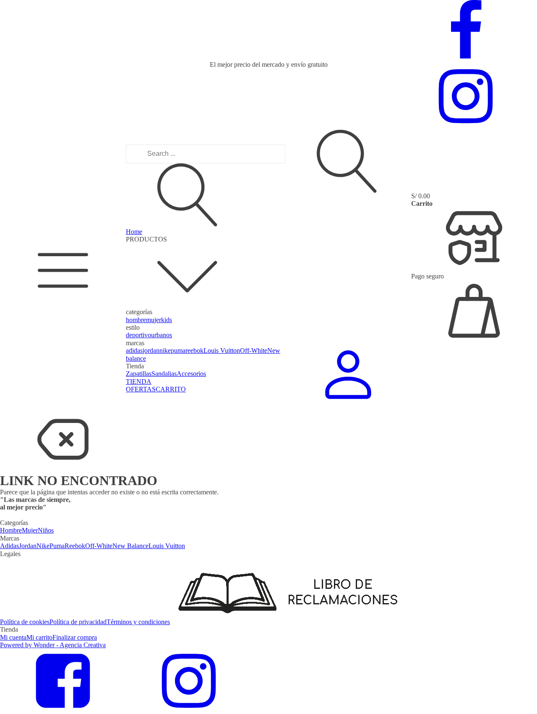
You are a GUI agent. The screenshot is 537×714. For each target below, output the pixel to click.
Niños (46, 530)
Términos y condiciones (138, 621)
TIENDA (138, 381)
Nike (43, 545)
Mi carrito (39, 637)
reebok (194, 350)
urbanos (161, 335)
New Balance (130, 545)
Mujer (30, 530)
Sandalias (164, 373)
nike (165, 350)
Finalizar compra (74, 637)
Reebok (75, 545)
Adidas (9, 545)
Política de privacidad (78, 621)
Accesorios (191, 373)
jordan (151, 350)
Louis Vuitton (221, 350)
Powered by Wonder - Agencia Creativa (53, 644)
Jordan (27, 545)
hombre (136, 319)
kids (166, 319)
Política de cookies (25, 621)
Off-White (253, 350)
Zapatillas (138, 373)
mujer (153, 319)
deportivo (138, 335)
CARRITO (171, 389)
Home (134, 231)
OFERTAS (141, 389)
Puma (57, 545)
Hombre (11, 530)
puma (178, 350)
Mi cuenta (13, 637)
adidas (134, 350)
